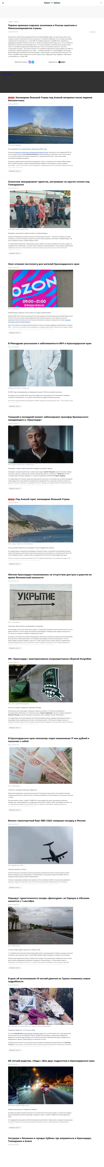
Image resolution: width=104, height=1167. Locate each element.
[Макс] (29, 62)
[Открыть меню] (3, 3)
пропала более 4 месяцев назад (33, 1033)
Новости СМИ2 (6, 74)
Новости (16, 21)
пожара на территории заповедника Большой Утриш (31, 152)
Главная (10, 21)
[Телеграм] (33, 62)
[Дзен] (61, 62)
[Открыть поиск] (101, 2)
